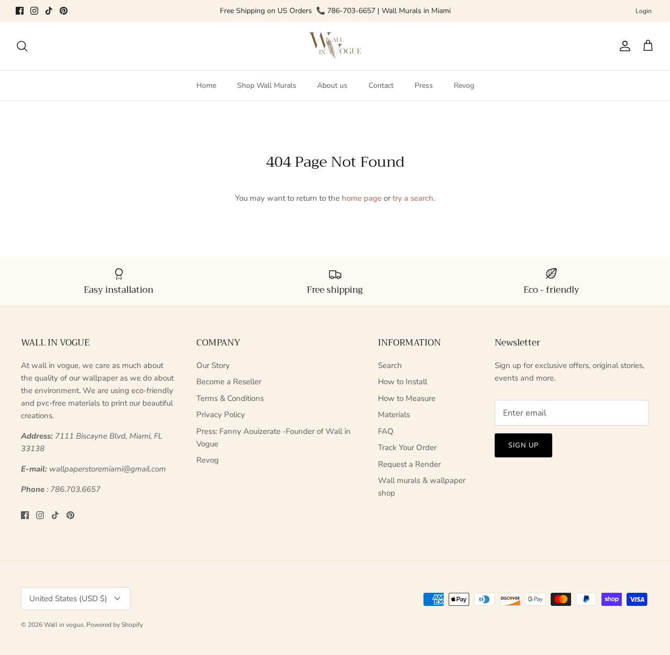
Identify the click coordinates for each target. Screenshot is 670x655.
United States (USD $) (68, 598)
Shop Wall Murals (266, 85)
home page (362, 198)
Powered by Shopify (114, 624)
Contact (381, 85)
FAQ (386, 431)
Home (206, 85)
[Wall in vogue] (335, 46)
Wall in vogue (63, 624)
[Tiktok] (49, 11)
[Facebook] (20, 11)
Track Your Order (407, 447)
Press (424, 85)
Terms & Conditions (230, 398)
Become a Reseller (228, 381)
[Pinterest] (64, 11)
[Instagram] (34, 11)
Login (643, 11)
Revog (464, 85)
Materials (394, 414)
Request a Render (409, 464)
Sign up (523, 445)
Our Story (213, 365)
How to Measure (407, 398)
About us (332, 85)
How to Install (402, 381)
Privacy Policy (220, 414)
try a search (413, 198)
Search (390, 365)
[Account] (623, 46)
